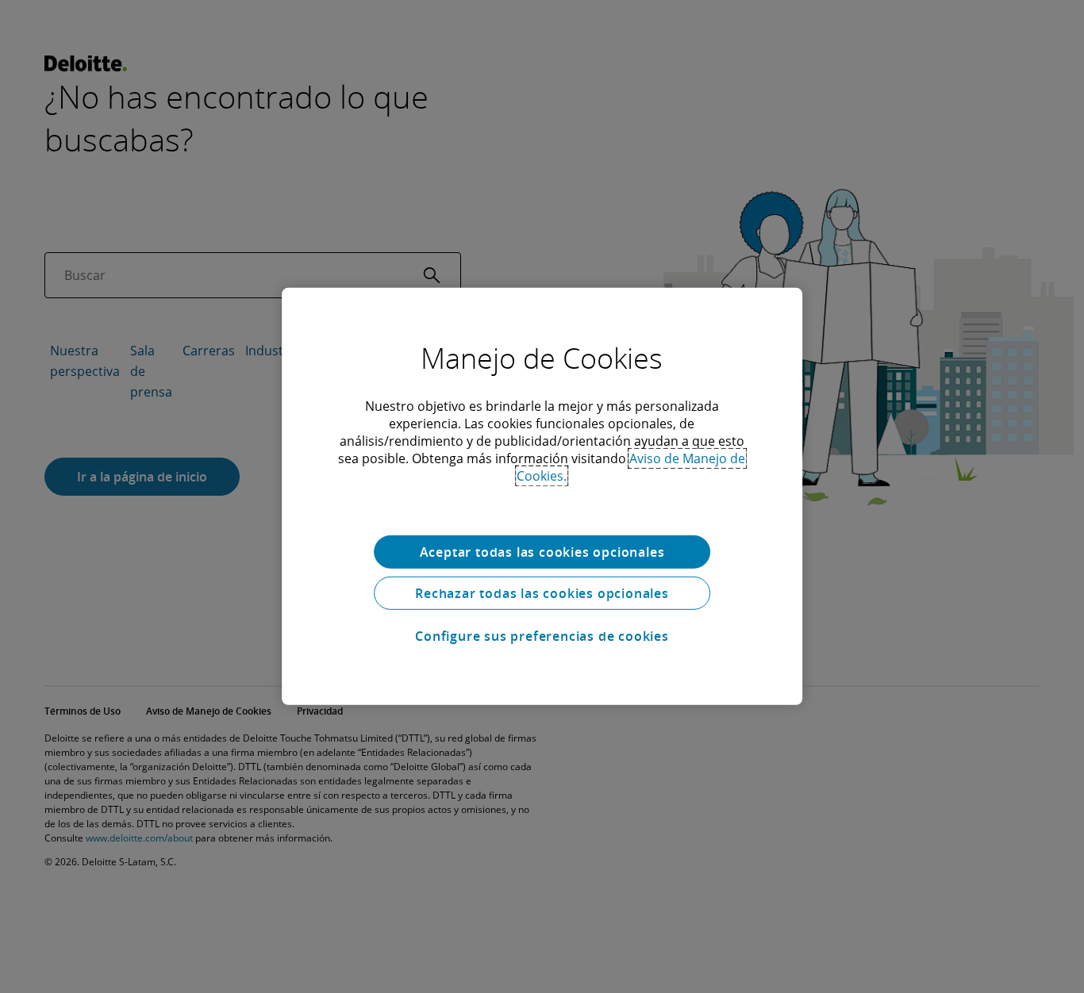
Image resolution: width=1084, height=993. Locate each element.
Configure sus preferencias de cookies (542, 636)
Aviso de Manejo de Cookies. (631, 467)
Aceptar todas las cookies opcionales (542, 552)
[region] (542, 496)
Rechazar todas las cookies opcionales (542, 593)
